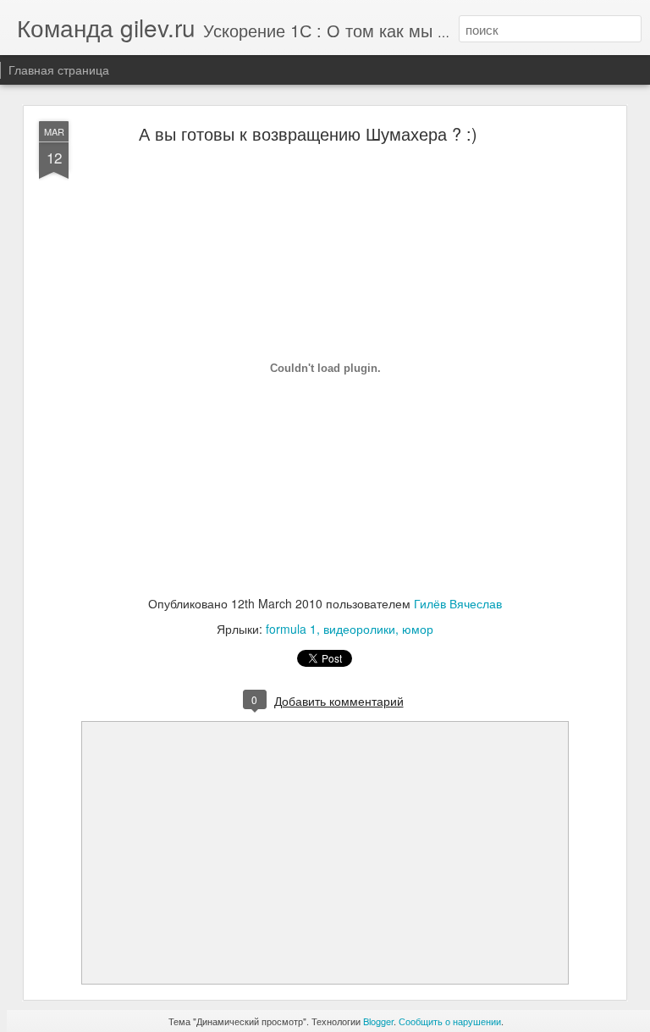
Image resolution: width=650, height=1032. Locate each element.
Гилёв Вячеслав (458, 603)
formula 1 (291, 628)
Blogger (378, 1021)
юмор (417, 628)
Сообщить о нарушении (450, 1021)
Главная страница (58, 69)
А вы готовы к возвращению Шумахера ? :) (308, 133)
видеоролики (359, 628)
